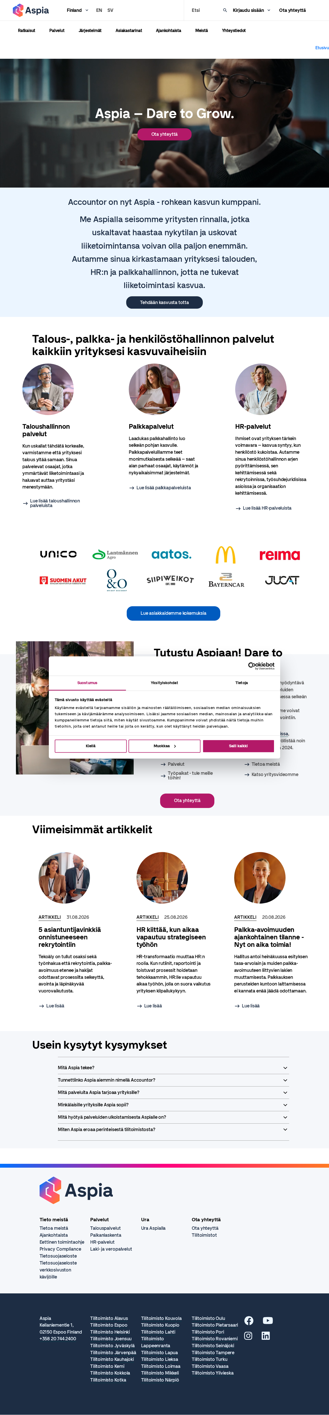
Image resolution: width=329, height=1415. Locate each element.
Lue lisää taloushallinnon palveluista (55, 503)
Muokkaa (162, 746)
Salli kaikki (238, 746)
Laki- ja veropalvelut (111, 1249)
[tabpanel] (58, 436)
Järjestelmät (90, 30)
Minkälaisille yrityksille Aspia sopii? (93, 1105)
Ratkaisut (26, 30)
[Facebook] (248, 1322)
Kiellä (90, 746)
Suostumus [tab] (87, 682)
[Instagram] (248, 1338)
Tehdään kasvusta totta (164, 302)
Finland (74, 10)
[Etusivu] (31, 10)
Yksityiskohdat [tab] (164, 682)
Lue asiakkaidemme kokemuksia (173, 613)
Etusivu (322, 47)
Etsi (195, 10)
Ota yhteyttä (292, 10)
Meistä (201, 30)
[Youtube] (268, 1322)
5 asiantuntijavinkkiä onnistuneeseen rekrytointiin (70, 937)
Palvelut (56, 30)
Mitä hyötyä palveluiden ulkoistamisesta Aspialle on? (112, 1117)
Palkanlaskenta (105, 1235)
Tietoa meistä (266, 764)
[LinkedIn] (266, 1338)
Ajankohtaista (168, 30)
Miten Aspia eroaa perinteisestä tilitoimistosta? (106, 1129)
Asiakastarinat (129, 30)
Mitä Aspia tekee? (76, 1068)
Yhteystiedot (234, 30)
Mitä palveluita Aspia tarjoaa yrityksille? (98, 1092)
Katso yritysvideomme (275, 774)
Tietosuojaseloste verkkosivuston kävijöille (58, 1270)
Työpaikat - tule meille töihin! (190, 775)
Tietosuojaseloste (58, 1256)
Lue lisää (55, 1006)
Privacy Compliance (60, 1249)
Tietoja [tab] (241, 682)
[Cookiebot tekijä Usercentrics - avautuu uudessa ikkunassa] (252, 666)
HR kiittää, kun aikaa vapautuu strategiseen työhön (171, 937)
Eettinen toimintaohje (62, 1242)
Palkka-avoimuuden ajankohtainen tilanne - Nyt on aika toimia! (269, 937)
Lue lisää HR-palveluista (267, 508)
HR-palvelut (102, 1242)
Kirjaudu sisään (248, 10)
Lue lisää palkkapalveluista (163, 487)
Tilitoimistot (204, 1235)
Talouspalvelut (105, 1228)
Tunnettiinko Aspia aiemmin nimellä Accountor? (106, 1080)
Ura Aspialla (153, 1228)
